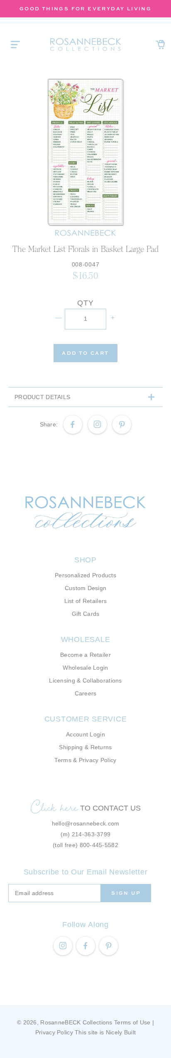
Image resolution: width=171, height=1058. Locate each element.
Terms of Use (132, 1022)
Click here (54, 807)
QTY (85, 303)
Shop (85, 560)
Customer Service (85, 719)
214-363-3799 (91, 834)
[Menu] (15, 44)
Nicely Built (121, 1032)
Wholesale (85, 639)
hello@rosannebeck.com (86, 823)
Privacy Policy (54, 1032)
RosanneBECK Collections (76, 1022)
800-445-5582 (99, 845)
